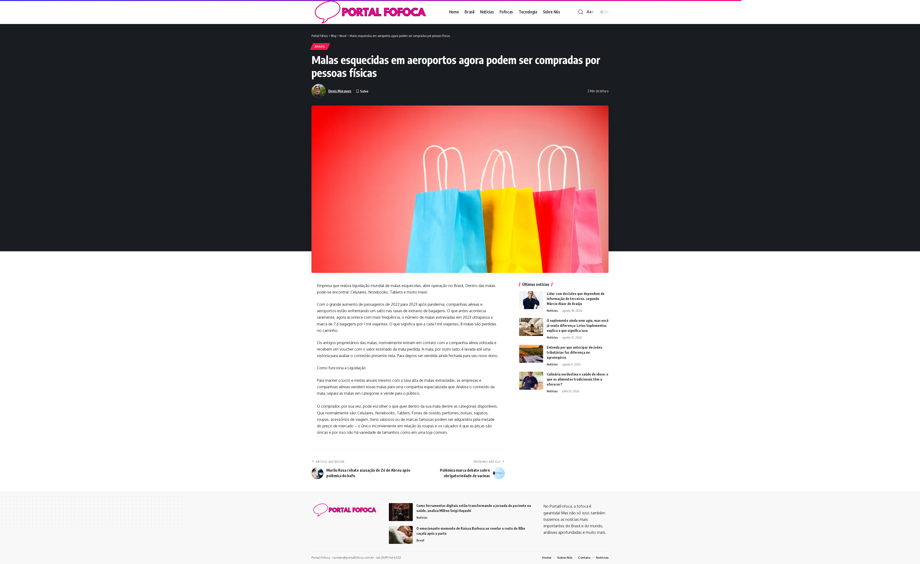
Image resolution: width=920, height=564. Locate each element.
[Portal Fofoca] (369, 12)
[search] (580, 12)
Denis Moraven (339, 91)
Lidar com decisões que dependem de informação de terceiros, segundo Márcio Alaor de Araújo (575, 299)
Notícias (552, 310)
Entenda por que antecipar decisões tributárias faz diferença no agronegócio (574, 352)
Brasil (320, 46)
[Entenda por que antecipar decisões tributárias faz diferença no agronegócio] (531, 354)
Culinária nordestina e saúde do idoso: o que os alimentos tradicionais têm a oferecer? (577, 379)
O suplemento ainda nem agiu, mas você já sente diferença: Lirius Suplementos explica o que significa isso (578, 325)
